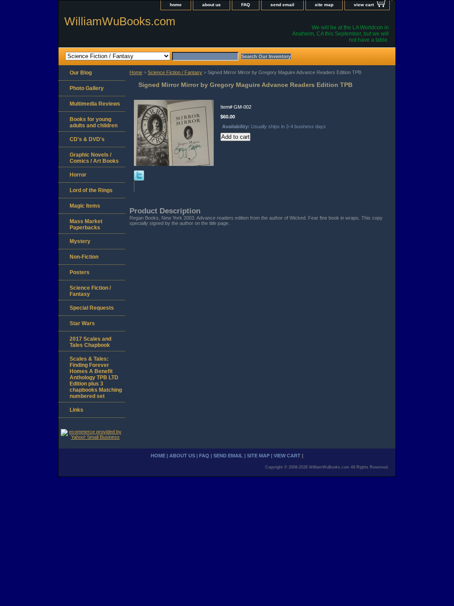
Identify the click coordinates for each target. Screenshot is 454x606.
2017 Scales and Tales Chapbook (90, 342)
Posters (80, 272)
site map (324, 4)
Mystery (80, 241)
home (176, 4)
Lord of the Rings (91, 190)
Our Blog (81, 73)
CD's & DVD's (87, 139)
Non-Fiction (84, 257)
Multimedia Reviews (95, 104)
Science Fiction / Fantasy (175, 72)
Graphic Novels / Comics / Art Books (94, 158)
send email (282, 4)
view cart (364, 4)
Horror (78, 175)
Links (76, 410)
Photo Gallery (87, 88)
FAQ (245, 4)
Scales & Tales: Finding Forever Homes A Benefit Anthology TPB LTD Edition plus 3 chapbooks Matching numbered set (96, 377)
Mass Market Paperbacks (86, 224)
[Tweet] (139, 178)
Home (135, 72)
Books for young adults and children (93, 122)
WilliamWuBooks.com (120, 21)
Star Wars (82, 323)
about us (211, 4)
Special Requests (92, 308)
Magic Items (85, 206)
